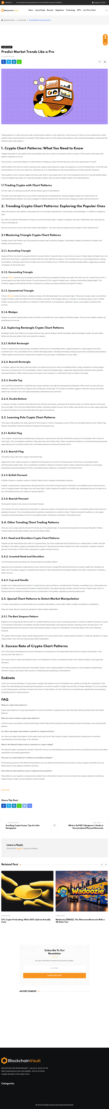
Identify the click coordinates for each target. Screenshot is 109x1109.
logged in (19, 848)
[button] (102, 865)
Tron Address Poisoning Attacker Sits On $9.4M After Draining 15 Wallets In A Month (42, 2)
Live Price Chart (89, 10)
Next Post (97, 823)
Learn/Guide (40, 10)
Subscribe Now (54, 975)
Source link (5, 790)
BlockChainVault (66, 1105)
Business (50, 10)
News (31, 10)
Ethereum (10, 296)
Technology (70, 10)
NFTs (79, 10)
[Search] (107, 10)
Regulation (59, 10)
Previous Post (13, 822)
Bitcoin (11, 278)
